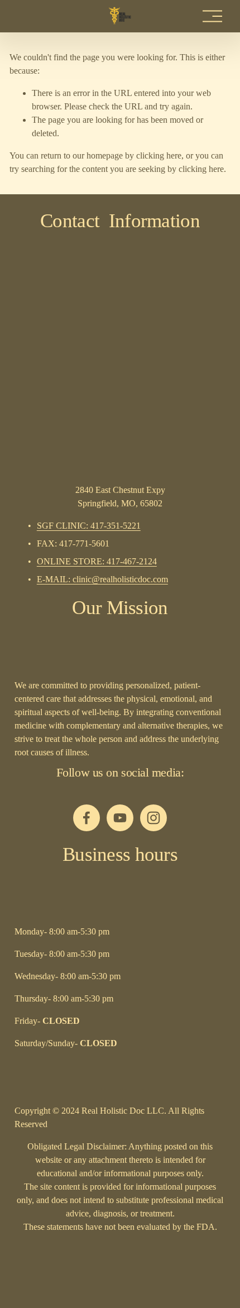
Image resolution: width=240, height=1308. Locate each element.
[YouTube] (120, 817)
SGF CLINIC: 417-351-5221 (89, 525)
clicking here (158, 155)
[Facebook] (86, 817)
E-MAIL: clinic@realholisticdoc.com (102, 579)
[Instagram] (153, 817)
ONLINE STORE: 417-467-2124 (97, 561)
